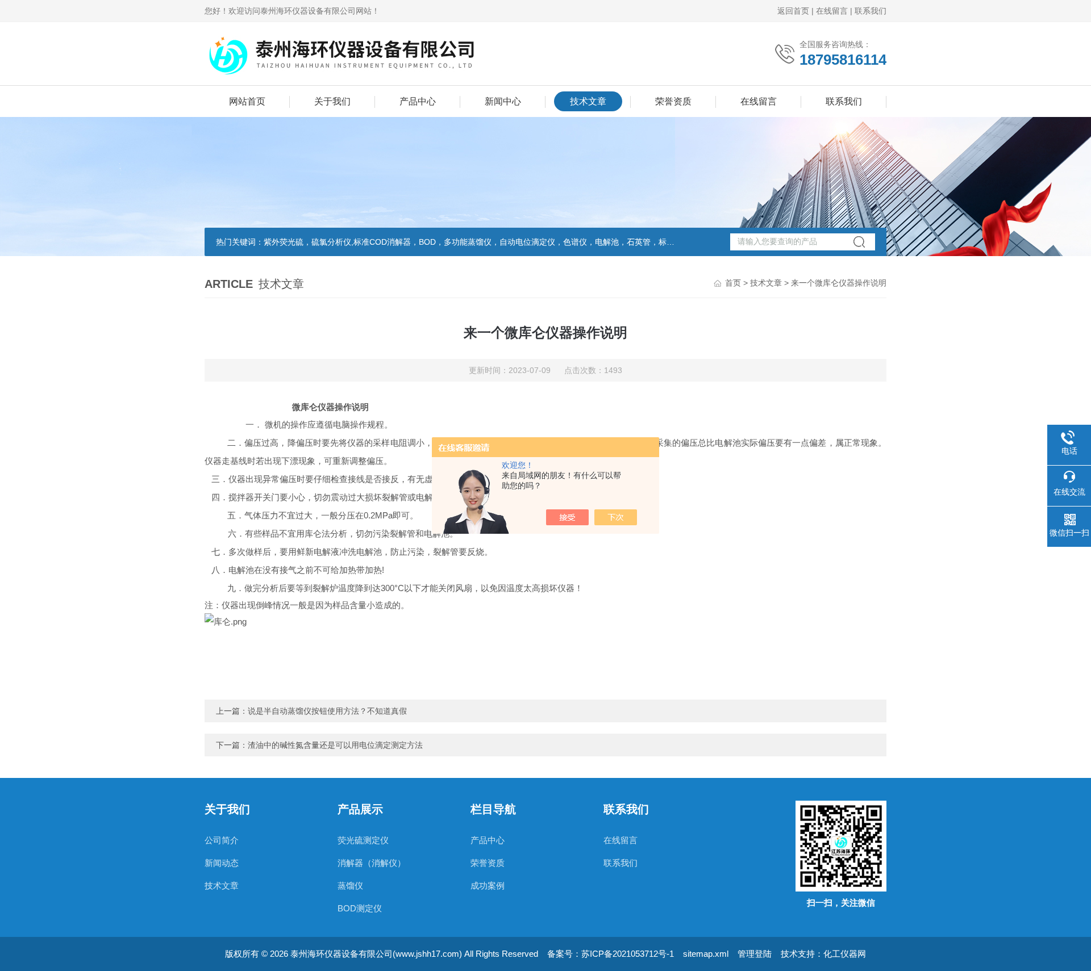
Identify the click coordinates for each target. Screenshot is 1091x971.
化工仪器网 (844, 954)
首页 (733, 282)
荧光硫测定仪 (363, 840)
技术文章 (588, 101)
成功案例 (487, 885)
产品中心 (417, 101)
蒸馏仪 (350, 885)
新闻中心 (503, 101)
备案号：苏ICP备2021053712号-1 (610, 954)
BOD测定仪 (360, 908)
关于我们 (332, 101)
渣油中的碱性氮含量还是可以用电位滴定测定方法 (335, 745)
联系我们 (870, 10)
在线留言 (832, 10)
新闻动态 (222, 863)
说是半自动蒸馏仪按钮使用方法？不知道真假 (327, 710)
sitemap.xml (705, 954)
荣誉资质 (673, 101)
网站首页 (247, 101)
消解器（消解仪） (372, 863)
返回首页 (793, 10)
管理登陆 (755, 954)
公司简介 (222, 840)
